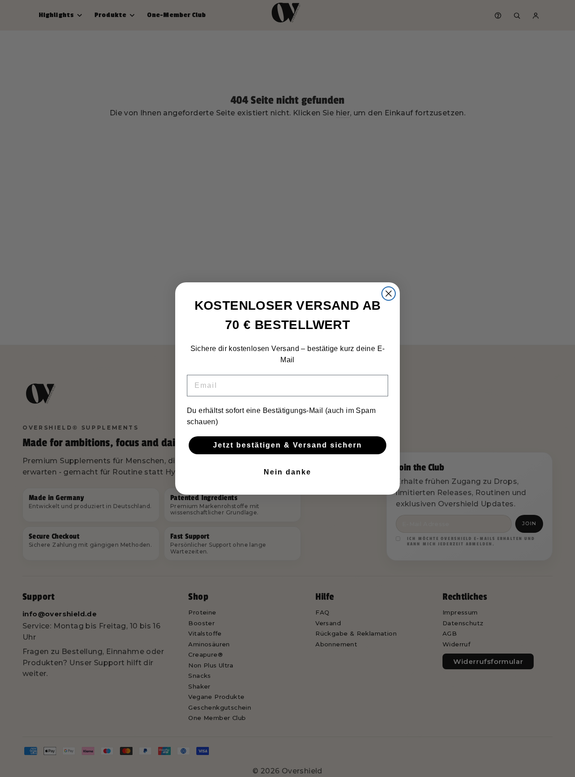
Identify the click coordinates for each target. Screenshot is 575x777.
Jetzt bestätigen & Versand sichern (287, 445)
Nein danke (287, 472)
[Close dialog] (388, 293)
